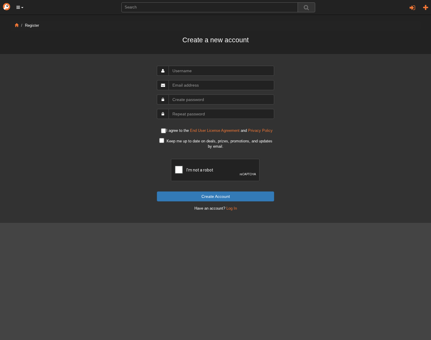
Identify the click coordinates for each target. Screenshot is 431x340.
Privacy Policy (260, 131)
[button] (20, 7)
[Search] (306, 7)
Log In (231, 208)
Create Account (215, 196)
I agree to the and (219, 131)
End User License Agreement (215, 131)
